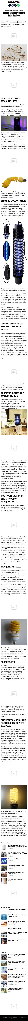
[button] (2, 1)
